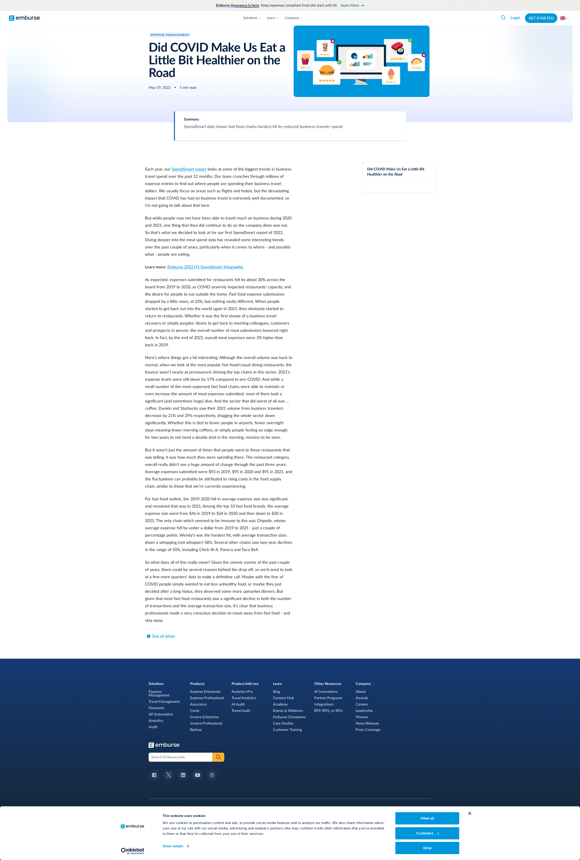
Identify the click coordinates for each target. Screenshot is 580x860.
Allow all (427, 818)
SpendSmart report (189, 169)
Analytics (156, 721)
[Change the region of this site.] (564, 18)
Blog (276, 692)
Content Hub (283, 698)
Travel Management (164, 701)
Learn (271, 18)
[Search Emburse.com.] (503, 17)
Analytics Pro (242, 692)
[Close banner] (469, 813)
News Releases (367, 723)
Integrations (324, 704)
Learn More (350, 5)
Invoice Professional (206, 723)
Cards (194, 711)
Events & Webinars (288, 711)
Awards (362, 698)
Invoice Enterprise (204, 717)
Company (292, 18)
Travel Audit (241, 711)
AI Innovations (326, 692)
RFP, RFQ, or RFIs (328, 711)
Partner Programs (328, 698)
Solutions (250, 18)
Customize (424, 833)
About (361, 692)
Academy (280, 704)
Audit (153, 727)
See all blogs (163, 636)
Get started (541, 18)
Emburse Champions (289, 717)
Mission (362, 717)
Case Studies (283, 723)
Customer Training (287, 730)
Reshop (196, 730)
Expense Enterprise (205, 692)
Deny (427, 848)
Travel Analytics (244, 698)
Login (515, 18)
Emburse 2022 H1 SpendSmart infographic (205, 267)
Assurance (198, 704)
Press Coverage (368, 730)
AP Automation (161, 714)
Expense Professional (207, 698)
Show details (173, 846)
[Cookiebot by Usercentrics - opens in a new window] (132, 851)
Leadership (364, 711)
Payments (156, 708)
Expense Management (159, 693)
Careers (362, 704)
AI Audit (238, 704)
